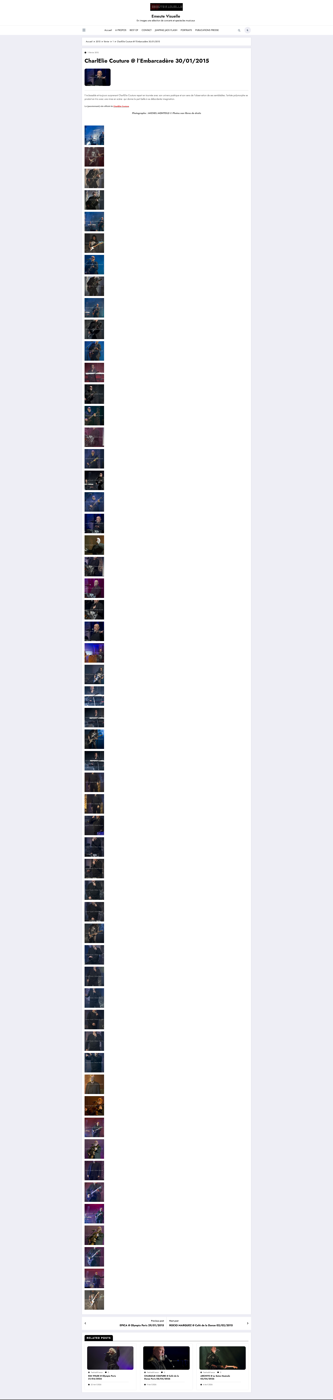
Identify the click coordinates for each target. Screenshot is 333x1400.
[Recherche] (239, 30)
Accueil (108, 30)
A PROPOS (120, 30)
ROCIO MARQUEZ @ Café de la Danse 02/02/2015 (201, 1325)
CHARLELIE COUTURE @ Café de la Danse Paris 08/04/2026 (161, 1377)
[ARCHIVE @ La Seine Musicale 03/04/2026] (222, 1357)
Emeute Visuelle (166, 16)
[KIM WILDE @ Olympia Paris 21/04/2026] (110, 1357)
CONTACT (147, 30)
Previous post (157, 1321)
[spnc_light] (247, 30)
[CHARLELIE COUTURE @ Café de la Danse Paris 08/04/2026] (166, 1357)
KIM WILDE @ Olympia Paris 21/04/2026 (102, 1377)
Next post (173, 1321)
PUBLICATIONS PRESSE (207, 30)
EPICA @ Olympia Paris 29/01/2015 (142, 1325)
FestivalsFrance (97, 1372)
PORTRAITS (186, 30)
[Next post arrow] (247, 1323)
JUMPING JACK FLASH (166, 30)
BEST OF (134, 30)
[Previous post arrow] (85, 1323)
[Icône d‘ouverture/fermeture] (84, 30)
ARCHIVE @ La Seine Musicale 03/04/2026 (215, 1377)
